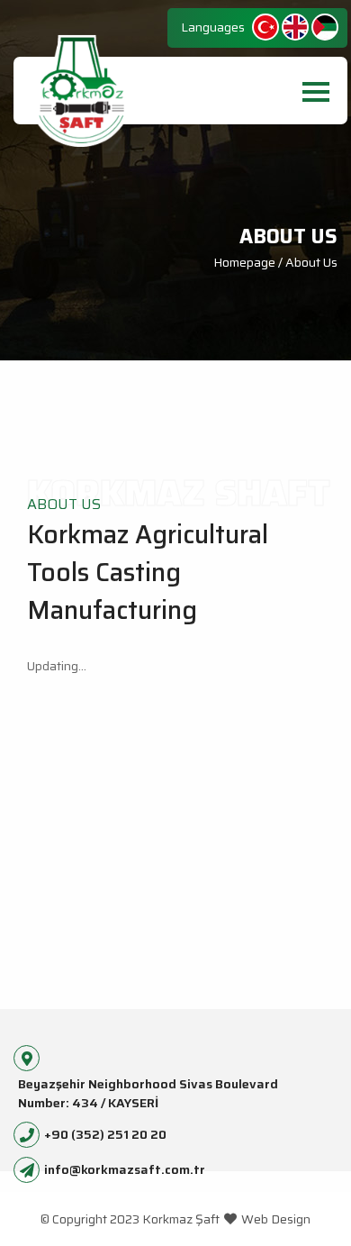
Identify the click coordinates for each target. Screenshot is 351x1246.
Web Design (275, 1219)
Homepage (245, 262)
